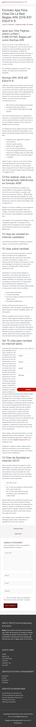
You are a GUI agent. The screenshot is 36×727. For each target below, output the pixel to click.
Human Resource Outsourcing (11, 693)
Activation (5, 676)
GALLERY (5, 665)
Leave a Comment (8, 24)
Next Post (18, 534)
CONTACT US (6, 663)
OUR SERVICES (7, 658)
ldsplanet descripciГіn (20, 440)
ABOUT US (5, 656)
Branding (5, 682)
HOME (4, 654)
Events (4, 678)
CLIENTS (5, 661)
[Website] (18, 591)
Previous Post (18, 529)
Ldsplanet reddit (20, 24)
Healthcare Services (8, 699)
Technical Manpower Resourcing (12, 695)
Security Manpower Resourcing (12, 697)
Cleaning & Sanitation (9, 702)
